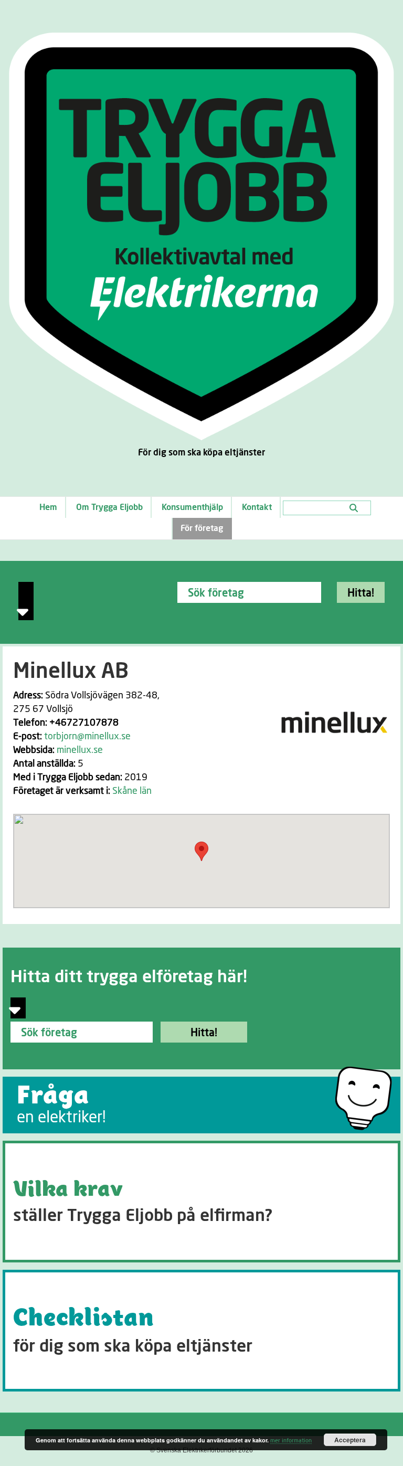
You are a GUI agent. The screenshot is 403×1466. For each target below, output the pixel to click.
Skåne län (132, 791)
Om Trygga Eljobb (109, 507)
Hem (48, 507)
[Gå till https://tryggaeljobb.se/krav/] (201, 1201)
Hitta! (360, 593)
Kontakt (257, 507)
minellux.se (80, 750)
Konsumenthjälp (192, 507)
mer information (291, 1440)
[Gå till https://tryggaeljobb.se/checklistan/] (201, 1330)
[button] (201, 851)
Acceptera (350, 1439)
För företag (202, 528)
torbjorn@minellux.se (87, 736)
